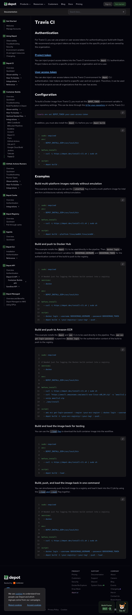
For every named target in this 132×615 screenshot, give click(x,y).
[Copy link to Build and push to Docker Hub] (33, 244)
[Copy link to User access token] (33, 72)
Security (75, 582)
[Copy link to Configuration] (33, 94)
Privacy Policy (53, 609)
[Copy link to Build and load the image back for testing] (33, 426)
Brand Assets (116, 600)
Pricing (79, 4)
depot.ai (75, 592)
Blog (63, 4)
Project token (43, 55)
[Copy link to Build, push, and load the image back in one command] (33, 482)
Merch (113, 592)
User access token (46, 72)
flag (55, 431)
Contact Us (115, 596)
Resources (38, 4)
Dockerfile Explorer (79, 585)
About (113, 574)
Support (94, 578)
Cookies (64, 609)
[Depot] (12, 578)
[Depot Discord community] (115, 609)
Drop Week (76, 589)
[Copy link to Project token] (33, 55)
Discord (94, 582)
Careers (114, 578)
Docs (70, 4)
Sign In (108, 4)
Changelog (115, 589)
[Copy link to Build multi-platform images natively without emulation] (33, 183)
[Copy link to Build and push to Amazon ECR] (33, 329)
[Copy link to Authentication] (33, 33)
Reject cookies (15, 605)
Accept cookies (34, 605)
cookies (18, 593)
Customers (53, 4)
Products (24, 4)
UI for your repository (95, 105)
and (48, 491)
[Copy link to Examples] (33, 176)
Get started (119, 4)
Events (113, 585)
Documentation (97, 574)
